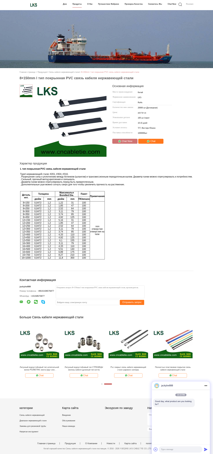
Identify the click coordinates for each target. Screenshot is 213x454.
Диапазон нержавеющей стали (33, 421)
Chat (152, 141)
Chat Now (172, 4)
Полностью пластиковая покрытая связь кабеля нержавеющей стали (173, 368)
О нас (90, 4)
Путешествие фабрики (108, 4)
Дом (65, 4)
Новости (111, 443)
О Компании (91, 443)
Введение (66, 415)
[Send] (205, 449)
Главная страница (46, 443)
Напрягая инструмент (29, 432)
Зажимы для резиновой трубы (33, 426)
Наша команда (68, 426)
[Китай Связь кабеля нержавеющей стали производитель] (34, 5)
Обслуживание (68, 421)
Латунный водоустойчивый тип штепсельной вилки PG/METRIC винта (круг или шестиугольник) (39, 368)
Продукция (70, 443)
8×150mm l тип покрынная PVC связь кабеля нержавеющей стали (110, 72)
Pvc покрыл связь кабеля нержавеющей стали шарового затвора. (128, 368)
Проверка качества (134, 4)
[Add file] (156, 449)
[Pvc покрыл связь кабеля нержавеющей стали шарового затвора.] (128, 344)
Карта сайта (130, 443)
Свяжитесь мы (155, 4)
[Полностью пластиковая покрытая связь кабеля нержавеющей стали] (173, 344)
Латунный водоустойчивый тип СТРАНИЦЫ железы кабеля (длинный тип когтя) (84, 368)
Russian (189, 4)
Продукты (77, 4)
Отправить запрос (132, 302)
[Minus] (205, 385)
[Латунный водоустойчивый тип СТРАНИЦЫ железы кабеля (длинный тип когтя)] (84, 344)
